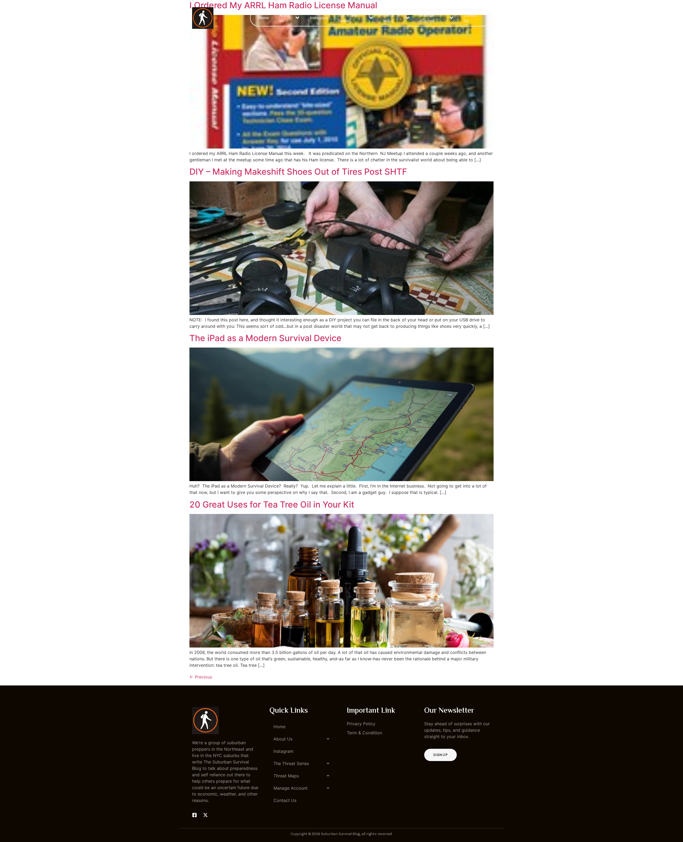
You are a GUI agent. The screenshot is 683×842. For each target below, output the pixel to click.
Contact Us (471, 18)
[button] (302, 739)
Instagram (319, 17)
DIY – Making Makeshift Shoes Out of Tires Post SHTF (298, 171)
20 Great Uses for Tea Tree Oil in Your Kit (271, 504)
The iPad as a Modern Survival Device (265, 338)
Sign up (440, 755)
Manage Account (427, 18)
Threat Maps (389, 18)
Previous (200, 677)
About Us (284, 18)
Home (264, 17)
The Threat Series (348, 18)
